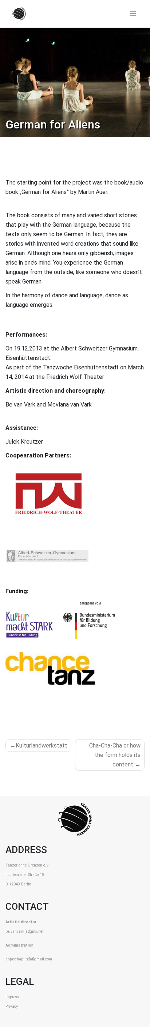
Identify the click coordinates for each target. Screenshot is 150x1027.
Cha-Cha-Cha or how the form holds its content (115, 755)
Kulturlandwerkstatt (41, 745)
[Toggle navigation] (133, 13)
